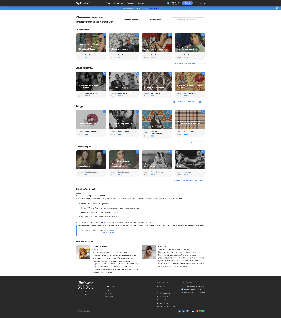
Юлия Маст (161, 286)
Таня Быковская (163, 293)
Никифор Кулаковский (166, 300)
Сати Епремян (162, 296)
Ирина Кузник (162, 303)
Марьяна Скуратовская (166, 306)
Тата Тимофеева (163, 290)
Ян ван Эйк (154, 8)
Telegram (175, 4)
